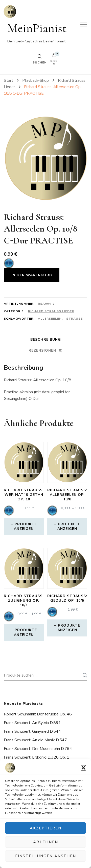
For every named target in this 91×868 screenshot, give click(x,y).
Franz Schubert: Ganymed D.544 (32, 731)
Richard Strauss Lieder (51, 311)
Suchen (83, 675)
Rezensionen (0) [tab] (46, 350)
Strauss (74, 319)
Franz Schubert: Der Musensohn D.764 (38, 748)
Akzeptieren (45, 828)
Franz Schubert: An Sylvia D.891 (32, 723)
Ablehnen (45, 842)
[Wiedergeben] (8, 263)
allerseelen (50, 319)
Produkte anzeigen (25, 526)
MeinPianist (37, 28)
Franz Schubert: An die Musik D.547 (35, 740)
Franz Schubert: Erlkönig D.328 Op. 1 (36, 757)
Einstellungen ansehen (45, 856)
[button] (83, 767)
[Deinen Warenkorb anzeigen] (54, 56)
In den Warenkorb (31, 275)
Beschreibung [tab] (45, 339)
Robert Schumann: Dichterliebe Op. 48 (38, 714)
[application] (9, 263)
